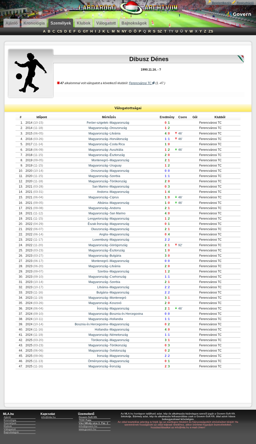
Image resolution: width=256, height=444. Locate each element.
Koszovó (116, 303)
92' (180, 245)
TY (171, 31)
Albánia (103, 203)
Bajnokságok (11, 432)
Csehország (118, 276)
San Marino (100, 186)
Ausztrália (116, 150)
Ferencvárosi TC (140, 83)
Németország (119, 335)
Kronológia (10, 420)
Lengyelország (98, 218)
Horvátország (119, 139)
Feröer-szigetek (97, 122)
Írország (102, 308)
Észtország (117, 155)
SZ (160, 31)
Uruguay (116, 165)
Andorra (102, 192)
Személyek (10, 423)
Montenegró (100, 160)
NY (124, 31)
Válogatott (10, 429)
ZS (210, 31)
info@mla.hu (48, 417)
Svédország (118, 350)
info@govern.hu (88, 426)
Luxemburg (100, 239)
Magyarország (119, 122)
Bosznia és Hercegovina (126, 314)
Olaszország (99, 229)
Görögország (119, 245)
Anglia (103, 234)
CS (59, 31)
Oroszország (118, 128)
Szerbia (115, 176)
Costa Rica (117, 144)
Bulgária (115, 255)
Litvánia (115, 133)
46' (180, 133)
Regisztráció (245, 3)
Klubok (8, 426)
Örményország (98, 361)
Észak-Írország (98, 224)
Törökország (118, 181)
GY (85, 31)
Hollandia (116, 319)
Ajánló (7, 417)
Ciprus (114, 197)
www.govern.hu (87, 429)
